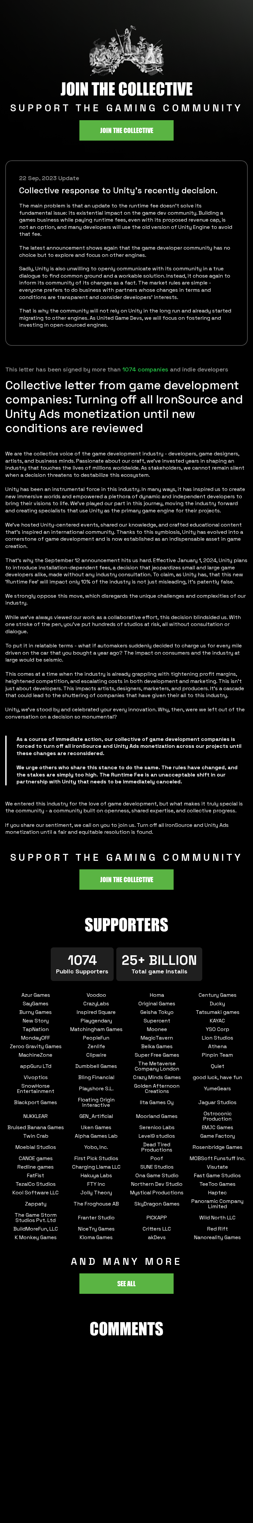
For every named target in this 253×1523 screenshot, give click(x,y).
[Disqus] (126, 1439)
